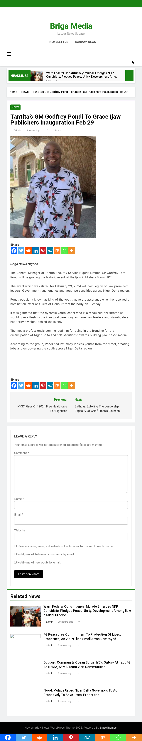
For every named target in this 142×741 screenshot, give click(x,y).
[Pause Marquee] (129, 75)
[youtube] (80, 16)
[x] (71, 16)
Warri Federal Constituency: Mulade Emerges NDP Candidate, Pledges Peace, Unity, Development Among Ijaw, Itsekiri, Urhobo (83, 74)
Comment (21, 453)
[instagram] (66, 16)
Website (19, 530)
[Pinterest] (43, 250)
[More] (71, 250)
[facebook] (62, 16)
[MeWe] (50, 250)
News (15, 107)
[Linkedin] (35, 250)
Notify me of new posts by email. (39, 562)
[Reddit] (28, 250)
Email (18, 514)
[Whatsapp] (64, 250)
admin (17, 130)
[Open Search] (127, 62)
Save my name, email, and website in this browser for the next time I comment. (67, 546)
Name (19, 499)
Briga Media (71, 26)
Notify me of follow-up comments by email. (45, 554)
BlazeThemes (108, 727)
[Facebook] (14, 250)
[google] (75, 16)
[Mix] (57, 250)
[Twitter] (21, 250)
